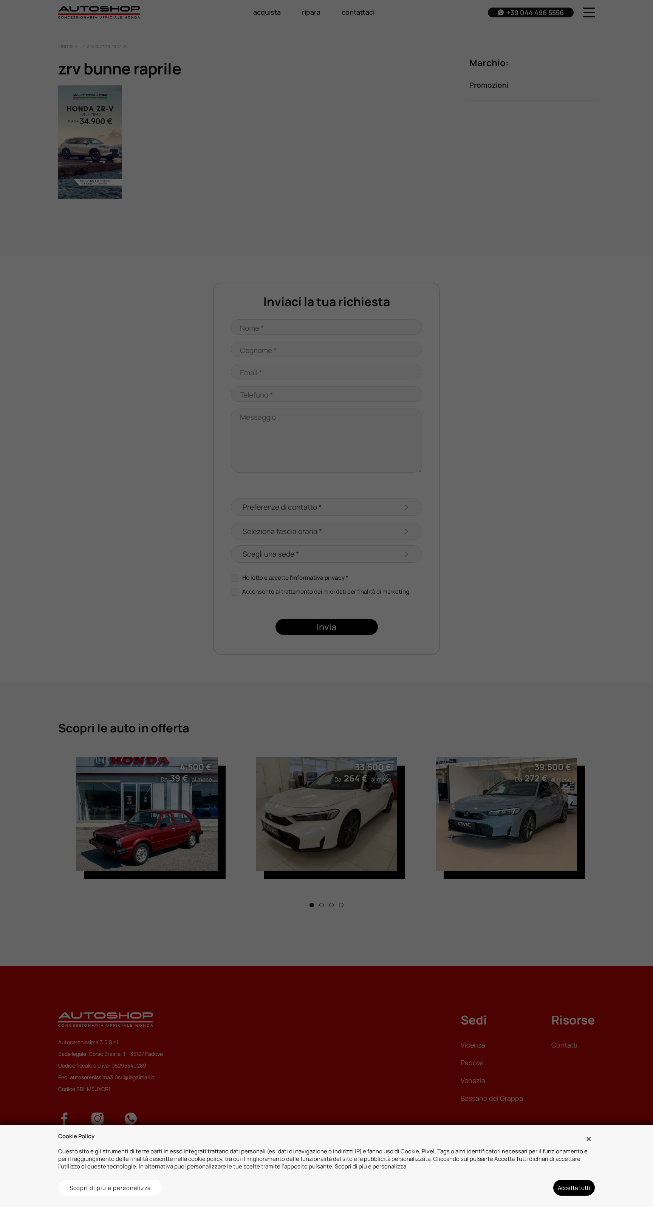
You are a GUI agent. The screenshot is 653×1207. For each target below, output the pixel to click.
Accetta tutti (574, 1188)
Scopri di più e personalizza (110, 1188)
